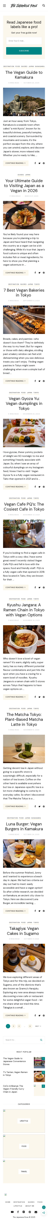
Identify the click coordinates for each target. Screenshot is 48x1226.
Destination (8, 66)
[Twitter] (39, 163)
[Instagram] (23, 1212)
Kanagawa (40, 66)
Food (17, 66)
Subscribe (24, 51)
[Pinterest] (44, 163)
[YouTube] (12, 1212)
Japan (31, 66)
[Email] (36, 1212)
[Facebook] (35, 163)
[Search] (41, 1040)
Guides (24, 66)
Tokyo (37, 284)
